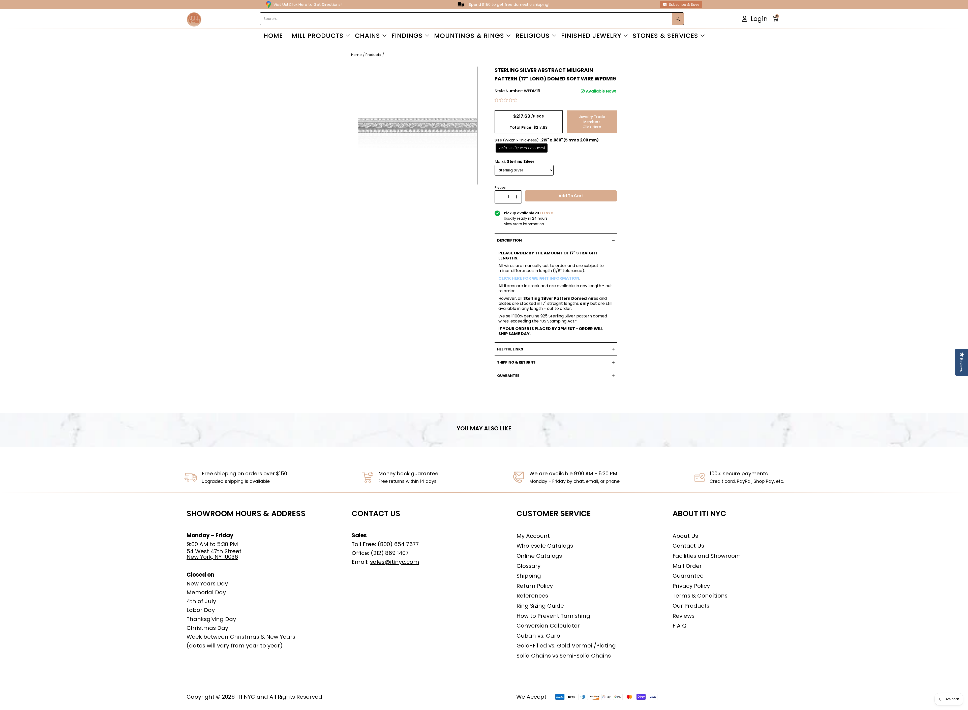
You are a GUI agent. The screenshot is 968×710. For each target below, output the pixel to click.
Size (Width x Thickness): (547, 140)
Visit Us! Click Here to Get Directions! (308, 4)
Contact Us (688, 546)
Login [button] (759, 18)
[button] (777, 18)
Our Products (691, 606)
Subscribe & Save (684, 4)
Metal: (514, 161)
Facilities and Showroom (707, 556)
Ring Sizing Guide (540, 606)
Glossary (528, 566)
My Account (533, 536)
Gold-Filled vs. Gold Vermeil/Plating (566, 645)
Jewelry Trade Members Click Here (592, 121)
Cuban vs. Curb (538, 636)
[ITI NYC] (194, 18)
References (532, 596)
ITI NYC (245, 697)
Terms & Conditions (700, 596)
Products (373, 54)
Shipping (529, 576)
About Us (685, 536)
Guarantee (688, 576)
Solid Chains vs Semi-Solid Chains (564, 656)
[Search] (678, 18)
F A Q (679, 626)
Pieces (500, 187)
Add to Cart (571, 195)
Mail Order (687, 566)
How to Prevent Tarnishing (553, 616)
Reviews (683, 616)
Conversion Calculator (548, 626)
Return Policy (535, 586)
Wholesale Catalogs (545, 546)
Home (356, 54)
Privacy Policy (691, 586)
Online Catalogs (539, 556)
